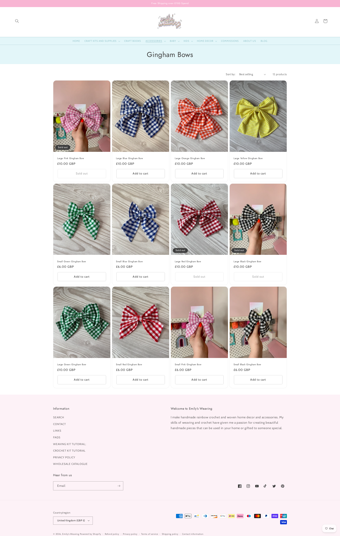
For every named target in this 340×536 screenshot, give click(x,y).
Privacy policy (130, 534)
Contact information (192, 534)
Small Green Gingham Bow (71, 261)
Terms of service (149, 534)
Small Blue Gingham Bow (129, 261)
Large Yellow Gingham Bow (248, 158)
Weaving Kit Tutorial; (69, 444)
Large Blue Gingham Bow (129, 158)
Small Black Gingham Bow (247, 364)
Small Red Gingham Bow (129, 364)
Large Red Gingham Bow (188, 261)
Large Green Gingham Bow (71, 364)
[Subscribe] (119, 486)
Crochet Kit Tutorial (69, 450)
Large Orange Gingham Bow (190, 158)
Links (57, 430)
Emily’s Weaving (70, 534)
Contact (59, 424)
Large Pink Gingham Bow (70, 158)
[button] (17, 21)
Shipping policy (170, 534)
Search (58, 417)
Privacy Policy (64, 457)
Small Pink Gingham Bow (188, 364)
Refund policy (112, 534)
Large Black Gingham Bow (247, 261)
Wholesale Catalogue (70, 464)
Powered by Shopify (90, 534)
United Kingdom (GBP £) (71, 520)
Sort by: (230, 74)
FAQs (56, 437)
